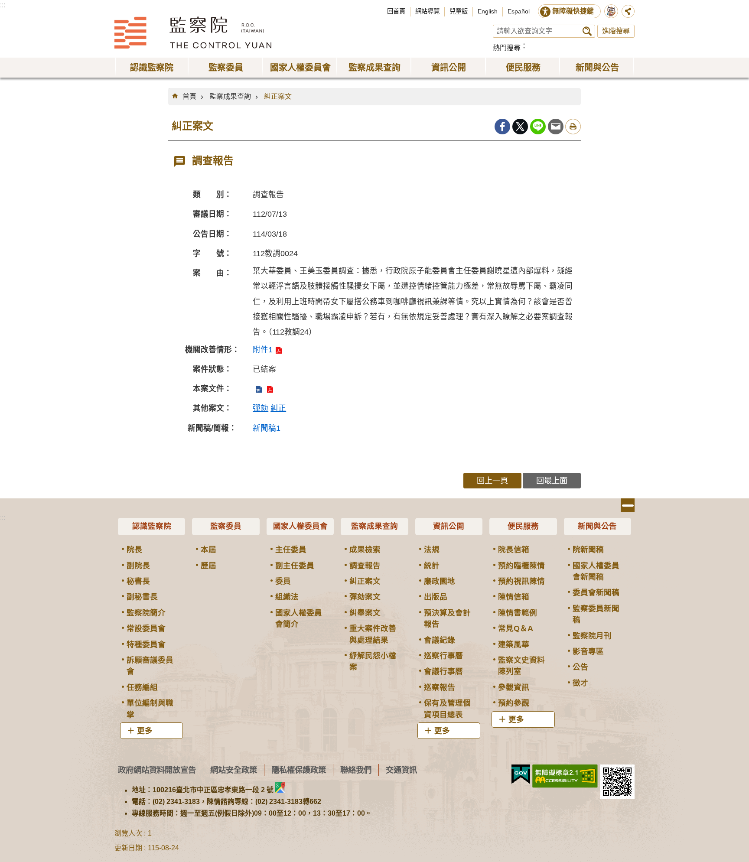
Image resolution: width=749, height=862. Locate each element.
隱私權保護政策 (298, 769)
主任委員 (290, 549)
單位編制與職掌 (150, 709)
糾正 (278, 408)
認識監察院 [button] (151, 67)
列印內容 (573, 126)
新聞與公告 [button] (597, 67)
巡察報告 (439, 687)
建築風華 (513, 644)
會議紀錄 (439, 640)
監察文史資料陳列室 (521, 666)
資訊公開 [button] (448, 67)
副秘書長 (142, 596)
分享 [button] (628, 11)
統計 (432, 565)
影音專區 (588, 651)
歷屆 (208, 565)
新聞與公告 (597, 526)
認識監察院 (151, 526)
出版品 (435, 596)
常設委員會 (146, 628)
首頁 (189, 96)
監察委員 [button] (225, 67)
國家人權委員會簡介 (298, 618)
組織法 (287, 596)
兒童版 (458, 11)
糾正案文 (278, 96)
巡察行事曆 (443, 655)
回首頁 (396, 11)
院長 (134, 549)
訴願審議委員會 (150, 666)
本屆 (208, 549)
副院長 (138, 565)
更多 (145, 730)
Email (555, 126)
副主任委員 (294, 565)
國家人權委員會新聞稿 (596, 571)
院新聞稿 (588, 549)
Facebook (502, 126)
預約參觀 (513, 703)
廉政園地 (439, 581)
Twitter (520, 126)
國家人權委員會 (300, 526)
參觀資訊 (513, 687)
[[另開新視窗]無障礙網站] (565, 776)
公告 (580, 667)
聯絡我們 (355, 769)
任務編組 (142, 687)
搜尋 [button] (587, 31)
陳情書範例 (517, 612)
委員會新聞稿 (596, 592)
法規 (432, 549)
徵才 (580, 683)
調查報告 (365, 565)
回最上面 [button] (551, 480)
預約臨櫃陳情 (521, 565)
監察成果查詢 (230, 96)
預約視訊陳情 (521, 581)
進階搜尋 (616, 31)
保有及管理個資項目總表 (447, 709)
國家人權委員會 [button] (300, 67)
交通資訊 (401, 769)
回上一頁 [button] (492, 480)
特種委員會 (146, 644)
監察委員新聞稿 (596, 614)
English (488, 11)
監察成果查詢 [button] (374, 67)
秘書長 (138, 581)
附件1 (263, 349)
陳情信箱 (513, 596)
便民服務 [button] (523, 67)
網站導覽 (427, 11)
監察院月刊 (592, 635)
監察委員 (225, 526)
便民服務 (523, 526)
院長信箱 (513, 549)
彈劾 (260, 408)
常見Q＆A (515, 628)
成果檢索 (365, 549)
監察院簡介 (146, 612)
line (538, 126)
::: (2, 5)
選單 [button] (628, 505)
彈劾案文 (365, 596)
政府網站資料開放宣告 (157, 769)
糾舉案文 (365, 612)
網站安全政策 (233, 769)
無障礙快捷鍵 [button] (573, 11)
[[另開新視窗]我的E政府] (520, 774)
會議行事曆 (443, 671)
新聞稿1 (266, 428)
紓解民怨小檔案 (372, 661)
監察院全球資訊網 (192, 32)
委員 (283, 581)
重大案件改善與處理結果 (372, 634)
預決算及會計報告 (447, 618)
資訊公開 (448, 526)
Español (519, 11)
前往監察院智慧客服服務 (611, 11)
